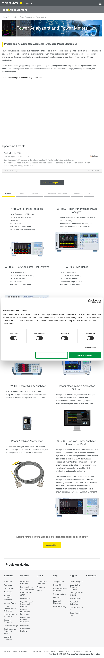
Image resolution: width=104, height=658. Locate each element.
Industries (8, 575)
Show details (90, 348)
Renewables (57, 585)
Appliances (8, 585)
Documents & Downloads (42, 582)
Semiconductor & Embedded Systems (10, 631)
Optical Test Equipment (24, 582)
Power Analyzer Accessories (27, 441)
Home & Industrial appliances (60, 589)
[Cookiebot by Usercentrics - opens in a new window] (90, 301)
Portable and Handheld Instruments (25, 619)
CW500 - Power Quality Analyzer (27, 386)
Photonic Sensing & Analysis (10, 615)
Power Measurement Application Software (77, 387)
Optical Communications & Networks (10, 608)
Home (5, 17)
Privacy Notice (49, 651)
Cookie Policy (77, 651)
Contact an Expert (51, 182)
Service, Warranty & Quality (76, 593)
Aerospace (8, 581)
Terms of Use (63, 651)
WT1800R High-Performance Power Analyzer (77, 210)
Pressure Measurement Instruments (25, 611)
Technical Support (76, 581)
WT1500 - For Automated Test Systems (27, 267)
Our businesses (35, 651)
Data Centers (9, 588)
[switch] (39, 338)
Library (40, 575)
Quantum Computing (8, 621)
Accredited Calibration (74, 603)
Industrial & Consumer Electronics (8, 597)
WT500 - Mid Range (77, 267)
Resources (41, 587)
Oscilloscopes (25, 598)
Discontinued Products (25, 629)
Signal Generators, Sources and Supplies (27, 604)
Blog (55, 575)
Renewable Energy (11, 625)
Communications (59, 594)
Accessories (24, 625)
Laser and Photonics (57, 602)
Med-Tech (56, 597)
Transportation (58, 581)
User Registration (76, 607)
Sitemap (88, 651)
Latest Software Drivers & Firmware (75, 587)
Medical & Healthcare (8, 638)
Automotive (8, 592)
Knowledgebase (75, 598)
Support (73, 575)
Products (13, 17)
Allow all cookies (84, 355)
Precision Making (59, 606)
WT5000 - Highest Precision (27, 208)
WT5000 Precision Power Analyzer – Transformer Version (77, 442)
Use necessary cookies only (51, 355)
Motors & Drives (10, 603)
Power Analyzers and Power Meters (27, 588)
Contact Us (51, 545)
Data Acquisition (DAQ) (26, 593)
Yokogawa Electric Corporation (15, 651)
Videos (39, 590)
